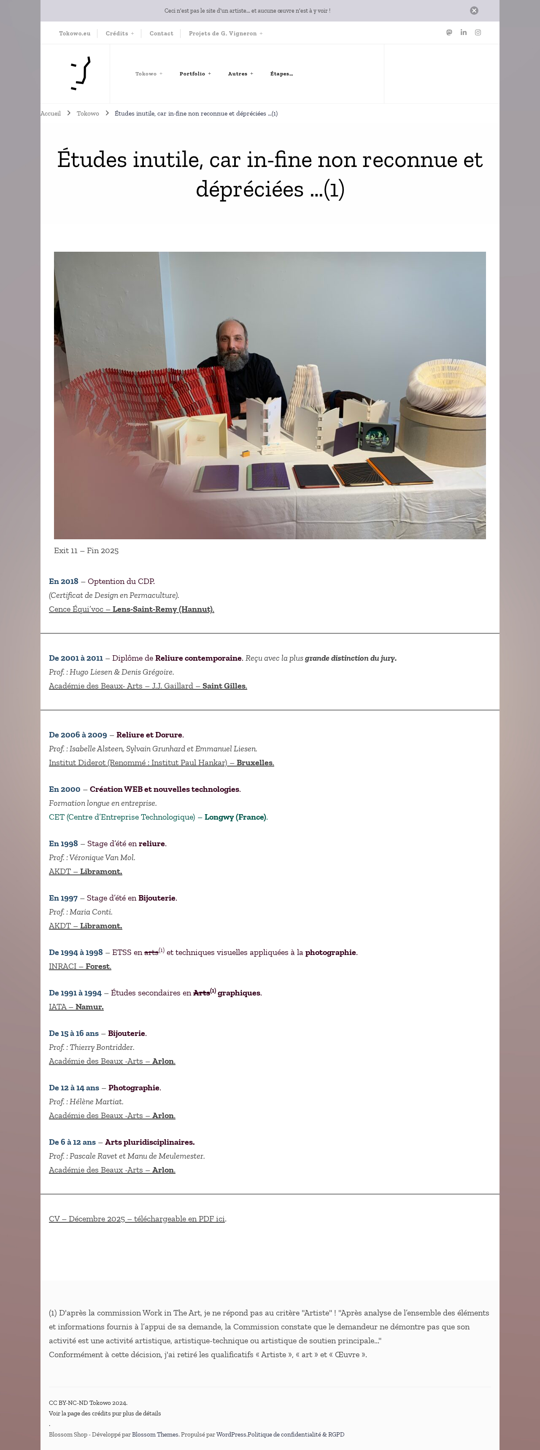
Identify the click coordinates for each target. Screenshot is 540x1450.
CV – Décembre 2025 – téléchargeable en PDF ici (137, 1218)
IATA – (76, 1006)
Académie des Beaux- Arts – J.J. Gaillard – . (148, 686)
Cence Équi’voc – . (131, 609)
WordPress (231, 1434)
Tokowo (146, 73)
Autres (238, 73)
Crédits (117, 33)
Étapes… (282, 73)
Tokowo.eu (75, 33)
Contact (162, 33)
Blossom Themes (155, 1434)
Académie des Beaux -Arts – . (112, 1061)
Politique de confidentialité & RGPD (296, 1434)
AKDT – (85, 871)
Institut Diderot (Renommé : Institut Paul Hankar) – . (161, 762)
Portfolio (192, 73)
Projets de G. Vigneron (223, 33)
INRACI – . (80, 966)
